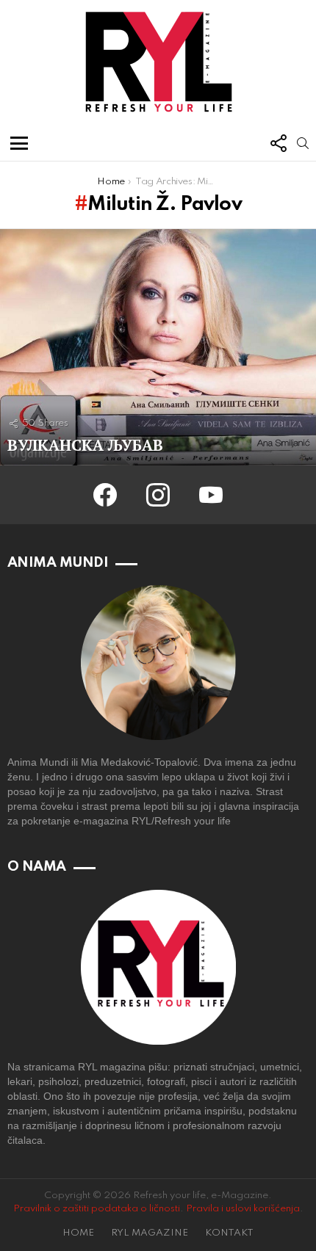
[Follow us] (278, 143)
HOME (78, 1233)
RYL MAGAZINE (149, 1233)
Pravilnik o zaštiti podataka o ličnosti (96, 1209)
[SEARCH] (303, 143)
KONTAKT (229, 1233)
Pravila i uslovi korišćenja (243, 1209)
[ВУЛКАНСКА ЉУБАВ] (158, 347)
